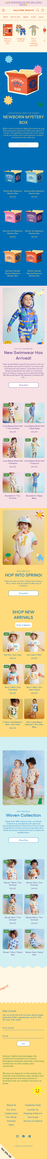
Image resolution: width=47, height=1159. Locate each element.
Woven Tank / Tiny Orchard (34, 883)
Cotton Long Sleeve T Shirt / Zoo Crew (12, 723)
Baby (26, 17)
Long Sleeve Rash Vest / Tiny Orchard (13, 427)
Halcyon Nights (26, 1146)
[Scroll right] (44, 30)
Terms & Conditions (32, 1121)
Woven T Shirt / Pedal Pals (12, 953)
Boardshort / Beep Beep (34, 497)
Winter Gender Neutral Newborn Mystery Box (34, 273)
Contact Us (32, 1109)
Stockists (11, 1121)
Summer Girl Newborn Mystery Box (13, 232)
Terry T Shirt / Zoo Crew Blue (13, 688)
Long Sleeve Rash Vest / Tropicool (34, 462)
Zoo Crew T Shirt (34, 655)
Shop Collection (23, 625)
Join (23, 1043)
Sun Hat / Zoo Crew (13, 655)
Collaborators (11, 1113)
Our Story (11, 1109)
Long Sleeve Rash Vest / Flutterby (13, 462)
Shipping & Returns (33, 1113)
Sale (41, 17)
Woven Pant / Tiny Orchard (13, 918)
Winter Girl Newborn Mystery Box (34, 232)
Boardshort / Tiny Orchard (12, 497)
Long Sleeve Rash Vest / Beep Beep (34, 427)
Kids (33, 17)
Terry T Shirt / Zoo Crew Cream (34, 688)
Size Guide (33, 1117)
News (11, 1124)
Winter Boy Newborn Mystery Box (13, 192)
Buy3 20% (15, 17)
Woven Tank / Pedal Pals (34, 953)
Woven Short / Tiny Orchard (34, 918)
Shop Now (23, 145)
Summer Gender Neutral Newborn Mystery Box (12, 273)
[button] (3, 10)
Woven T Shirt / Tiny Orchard (13, 883)
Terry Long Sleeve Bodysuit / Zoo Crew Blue (34, 724)
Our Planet (11, 1117)
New (5, 17)
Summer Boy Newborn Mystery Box (34, 192)
